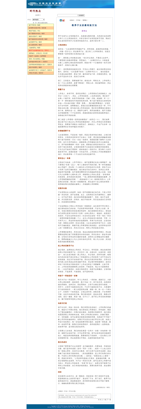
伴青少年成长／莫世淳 (36, 73)
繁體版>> (85, 20)
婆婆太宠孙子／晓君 (35, 36)
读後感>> (72, 20)
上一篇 (104, 399)
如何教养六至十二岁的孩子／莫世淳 (40, 70)
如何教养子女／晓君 (35, 42)
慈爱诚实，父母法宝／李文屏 (38, 53)
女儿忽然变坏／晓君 (35, 45)
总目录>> (38, 15)
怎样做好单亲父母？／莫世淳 (38, 61)
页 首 (99, 399)
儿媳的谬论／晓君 (34, 47)
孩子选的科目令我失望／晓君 (38, 39)
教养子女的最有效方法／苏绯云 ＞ (40, 50)
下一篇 (109, 399)
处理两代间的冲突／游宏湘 (37, 28)
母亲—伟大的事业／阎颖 (37, 59)
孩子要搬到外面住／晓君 (37, 33)
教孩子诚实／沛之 (34, 31)
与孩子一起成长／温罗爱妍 (37, 56)
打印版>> (79, 20)
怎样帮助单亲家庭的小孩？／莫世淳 (40, 64)
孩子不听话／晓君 (34, 25)
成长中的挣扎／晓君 (35, 67)
